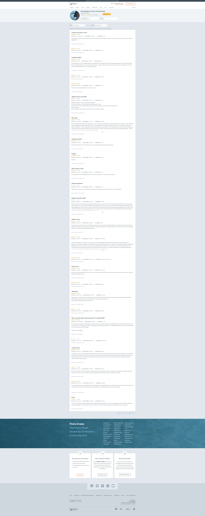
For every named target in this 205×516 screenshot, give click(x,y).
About (71, 495)
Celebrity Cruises (117, 426)
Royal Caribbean (117, 438)
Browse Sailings (106, 14)
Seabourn (105, 440)
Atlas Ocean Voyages (129, 422)
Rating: (71, 25)
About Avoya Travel (124, 474)
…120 (129, 412)
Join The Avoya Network (130, 495)
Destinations (94, 7)
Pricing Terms (116, 495)
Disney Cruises (106, 430)
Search (72, 7)
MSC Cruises (127, 432)
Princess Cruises (117, 436)
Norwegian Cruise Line (85, 13)
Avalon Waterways (117, 424)
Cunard (126, 428)
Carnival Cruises (106, 426)
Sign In (134, 7)
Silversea (116, 440)
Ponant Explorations (107, 436)
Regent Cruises (128, 436)
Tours (83, 7)
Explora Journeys (117, 430)
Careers (122, 495)
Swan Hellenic (127, 440)
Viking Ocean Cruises (118, 442)
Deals (101, 7)
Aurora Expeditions (107, 424)
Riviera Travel (105, 438)
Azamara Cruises (128, 424)
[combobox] (90, 18)
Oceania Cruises (117, 434)
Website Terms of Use (108, 495)
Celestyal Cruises (106, 428)
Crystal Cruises (117, 428)
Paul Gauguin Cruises (129, 434)
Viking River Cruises (128, 442)
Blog (106, 7)
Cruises (77, 7)
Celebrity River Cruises (129, 426)
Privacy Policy (76, 495)
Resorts (88, 7)
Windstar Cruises (117, 444)
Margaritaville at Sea (118, 432)
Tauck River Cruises (107, 442)
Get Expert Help (130, 3)
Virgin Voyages (106, 444)
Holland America (128, 430)
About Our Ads (98, 495)
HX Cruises (105, 432)
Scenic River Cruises (129, 438)
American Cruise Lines (118, 422)
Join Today (80, 474)
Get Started (111, 7)
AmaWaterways (106, 422)
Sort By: (93, 25)
